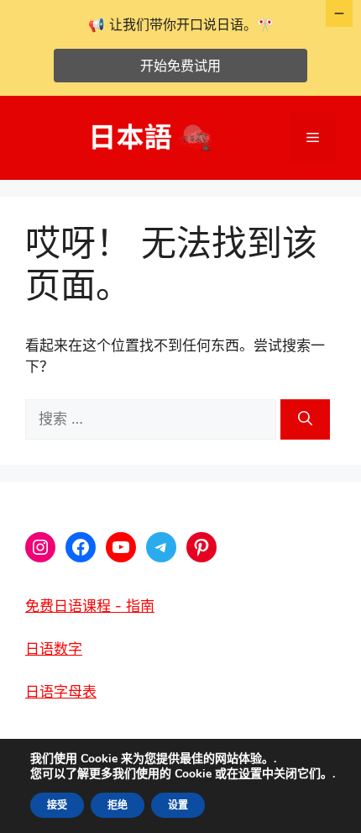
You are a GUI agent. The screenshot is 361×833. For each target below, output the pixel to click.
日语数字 (53, 649)
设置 (250, 774)
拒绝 (117, 805)
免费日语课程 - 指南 (89, 606)
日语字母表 (61, 691)
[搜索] (305, 419)
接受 (57, 805)
